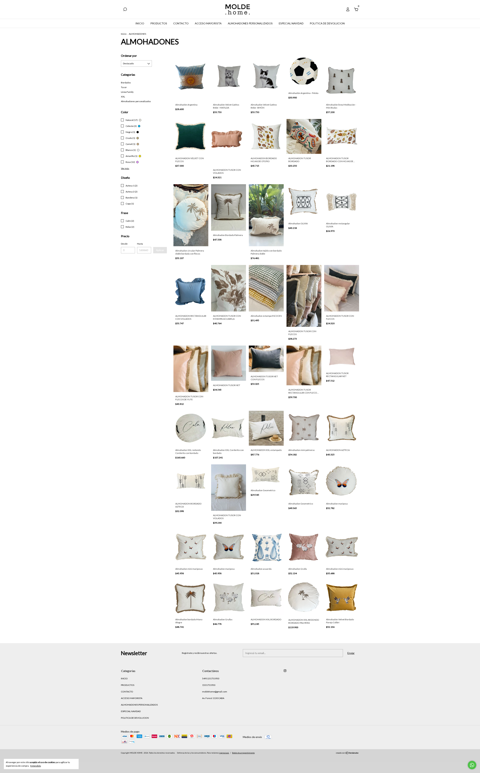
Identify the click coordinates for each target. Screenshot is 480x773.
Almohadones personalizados (136, 101)
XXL (123, 96)
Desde (124, 243)
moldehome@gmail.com (214, 691)
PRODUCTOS (158, 23)
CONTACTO (181, 23)
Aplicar (160, 250)
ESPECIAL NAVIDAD (291, 23)
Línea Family (127, 92)
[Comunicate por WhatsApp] (472, 765)
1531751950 (208, 685)
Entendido (35, 765)
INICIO (139, 23)
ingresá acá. (224, 753)
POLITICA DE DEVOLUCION (327, 23)
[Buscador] (125, 9)
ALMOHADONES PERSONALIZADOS (250, 23)
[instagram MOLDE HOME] (285, 670)
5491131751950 (210, 678)
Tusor (124, 87)
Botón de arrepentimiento (243, 753)
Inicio (123, 33)
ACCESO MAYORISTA (208, 23)
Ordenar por (129, 55)
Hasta (140, 243)
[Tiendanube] (347, 753)
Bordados (126, 82)
